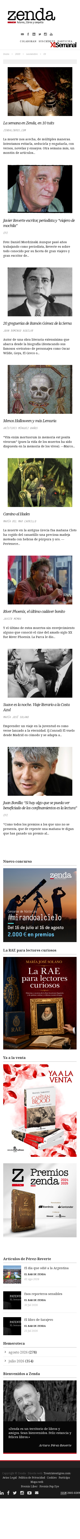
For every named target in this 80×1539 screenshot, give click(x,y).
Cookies (52, 1477)
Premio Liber (29, 1486)
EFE (5, 233)
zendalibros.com (14, 130)
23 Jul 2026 (31, 1331)
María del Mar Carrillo (19, 521)
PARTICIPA (65, 41)
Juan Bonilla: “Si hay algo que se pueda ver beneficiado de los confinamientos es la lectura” (40, 805)
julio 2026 (16, 1361)
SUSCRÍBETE (47, 41)
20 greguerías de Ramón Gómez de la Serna (37, 323)
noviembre (32, 54)
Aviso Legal (10, 1477)
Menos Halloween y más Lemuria (29, 420)
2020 (17, 54)
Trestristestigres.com (57, 1473)
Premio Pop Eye (49, 1486)
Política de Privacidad (32, 1477)
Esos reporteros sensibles (43, 1294)
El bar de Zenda (35, 1274)
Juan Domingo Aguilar (18, 330)
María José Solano (16, 717)
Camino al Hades (16, 513)
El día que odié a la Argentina (46, 1268)
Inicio (6, 54)
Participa (64, 1477)
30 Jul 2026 (31, 1305)
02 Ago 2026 (31, 1279)
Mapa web (37, 1482)
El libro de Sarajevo (38, 1320)
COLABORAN (28, 41)
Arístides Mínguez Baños (20, 428)
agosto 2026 (18, 1352)
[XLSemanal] (63, 45)
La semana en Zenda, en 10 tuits (28, 122)
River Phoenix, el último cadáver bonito (34, 611)
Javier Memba (12, 619)
